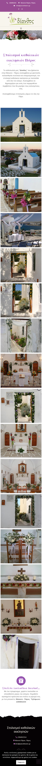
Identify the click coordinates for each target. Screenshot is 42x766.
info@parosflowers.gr (23, 5)
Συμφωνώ (21, 762)
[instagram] (22, 9)
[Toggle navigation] (21, 28)
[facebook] (18, 9)
